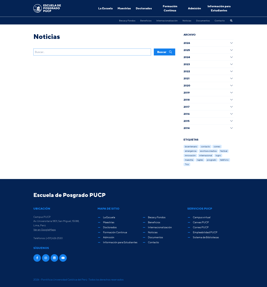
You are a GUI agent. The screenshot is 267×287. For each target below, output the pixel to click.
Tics (187, 164)
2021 (187, 78)
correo (217, 146)
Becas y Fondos (127, 20)
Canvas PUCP (201, 222)
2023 (187, 64)
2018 (187, 99)
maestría (189, 160)
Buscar (162, 52)
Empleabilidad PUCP (205, 232)
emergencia (190, 151)
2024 (187, 57)
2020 (187, 85)
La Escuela (105, 8)
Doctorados (144, 8)
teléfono (224, 160)
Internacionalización (167, 20)
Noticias (186, 20)
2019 (187, 92)
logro (218, 155)
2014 (187, 128)
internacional (205, 155)
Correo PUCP (201, 227)
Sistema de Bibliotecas (206, 237)
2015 (187, 120)
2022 (187, 71)
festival (223, 151)
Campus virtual (202, 217)
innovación (190, 155)
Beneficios (145, 20)
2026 (187, 42)
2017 (187, 106)
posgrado (211, 160)
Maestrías (124, 8)
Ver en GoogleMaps (44, 229)
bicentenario (191, 146)
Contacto (220, 20)
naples (200, 160)
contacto (205, 146)
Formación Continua (170, 8)
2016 (187, 113)
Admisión (194, 8)
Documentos (203, 20)
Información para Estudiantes (219, 8)
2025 (187, 50)
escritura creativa (208, 151)
